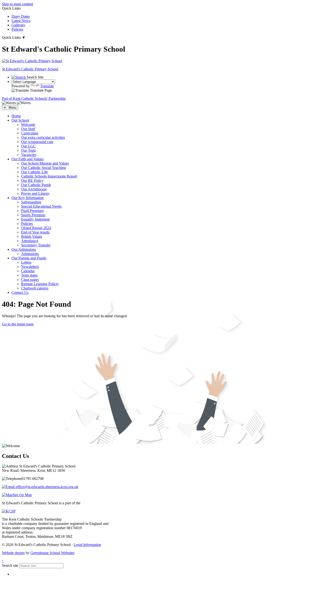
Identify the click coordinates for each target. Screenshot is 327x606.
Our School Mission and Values (45, 163)
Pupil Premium (32, 211)
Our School (20, 120)
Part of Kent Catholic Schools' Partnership (34, 98)
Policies (17, 29)
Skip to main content (17, 4)
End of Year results (35, 232)
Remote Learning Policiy (40, 284)
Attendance (29, 241)
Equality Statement (35, 219)
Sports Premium (33, 215)
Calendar (28, 271)
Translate (47, 86)
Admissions (30, 254)
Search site (10, 565)
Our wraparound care (37, 142)
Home (16, 116)
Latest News (20, 21)
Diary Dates (20, 16)
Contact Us (19, 292)
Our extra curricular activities (43, 137)
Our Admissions (23, 249)
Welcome (28, 124)
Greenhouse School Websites (52, 553)
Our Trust (28, 150)
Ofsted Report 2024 (36, 228)
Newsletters (30, 267)
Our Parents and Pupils (28, 258)
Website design (13, 553)
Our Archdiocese (34, 189)
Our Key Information (27, 198)
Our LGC (28, 146)
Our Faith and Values (27, 159)
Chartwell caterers (34, 288)
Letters (26, 262)
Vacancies (28, 155)
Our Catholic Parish (36, 185)
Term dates (29, 275)
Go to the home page (18, 324)
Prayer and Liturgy (35, 193)
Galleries (18, 25)
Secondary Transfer (36, 245)
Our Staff (28, 129)
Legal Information (87, 545)
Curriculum (29, 133)
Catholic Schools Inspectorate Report (49, 176)
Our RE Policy (32, 180)
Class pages (30, 280)
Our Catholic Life (34, 172)
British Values (31, 236)
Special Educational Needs (41, 206)
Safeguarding (31, 202)
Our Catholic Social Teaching (43, 168)
